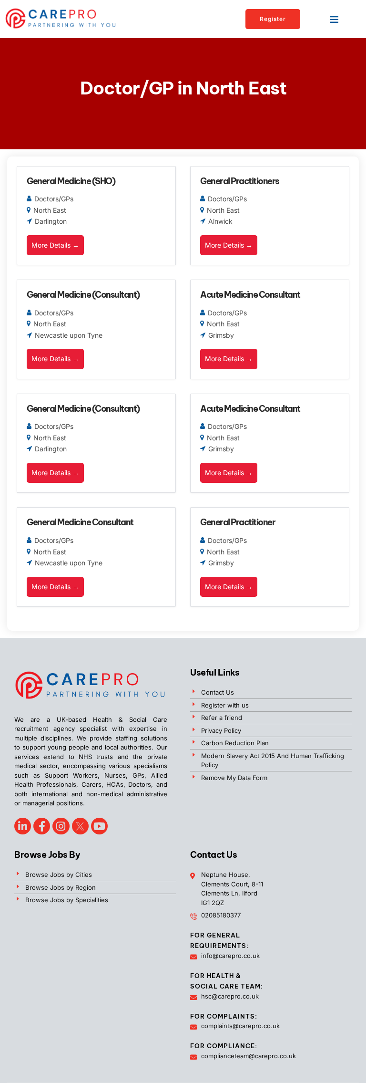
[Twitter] (80, 826)
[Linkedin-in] (22, 826)
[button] (334, 19)
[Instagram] (60, 826)
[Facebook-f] (41, 826)
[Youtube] (99, 826)
